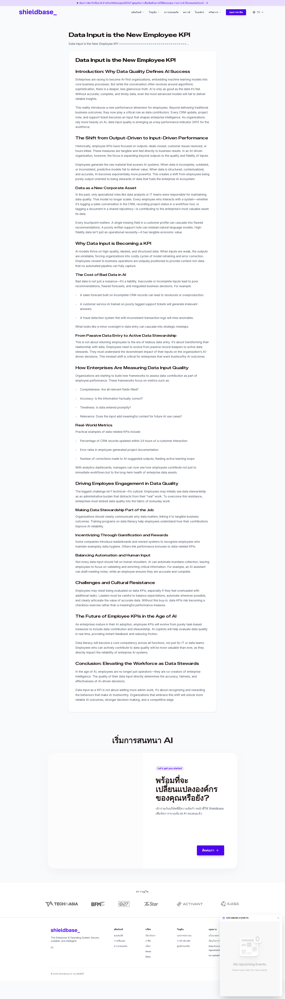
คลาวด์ (186, 12)
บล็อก (148, 946)
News (148, 951)
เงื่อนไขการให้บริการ (218, 940)
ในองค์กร (199, 12)
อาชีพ (148, 940)
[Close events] (278, 918)
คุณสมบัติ (118, 935)
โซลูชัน (153, 12)
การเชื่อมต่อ (119, 940)
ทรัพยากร (213, 12)
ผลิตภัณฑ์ (136, 12)
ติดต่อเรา (208, 850)
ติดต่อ (148, 956)
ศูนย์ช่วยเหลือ (183, 946)
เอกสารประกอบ (184, 935)
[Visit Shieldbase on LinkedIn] (52, 947)
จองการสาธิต (236, 12)
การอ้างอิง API (183, 940)
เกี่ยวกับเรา (150, 935)
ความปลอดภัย (171, 12)
